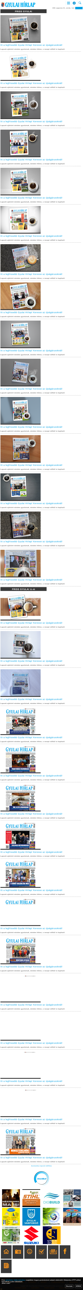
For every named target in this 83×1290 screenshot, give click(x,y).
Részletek (69, 1286)
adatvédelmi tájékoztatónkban (15, 1280)
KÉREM (78, 1286)
